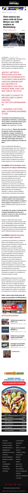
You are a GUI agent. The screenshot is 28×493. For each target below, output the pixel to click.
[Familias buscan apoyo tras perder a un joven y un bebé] (5, 322)
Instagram (19, 484)
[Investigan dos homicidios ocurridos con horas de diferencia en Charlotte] (5, 345)
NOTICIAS (5, 30)
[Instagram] (15, 484)
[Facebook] (6, 484)
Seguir (23, 417)
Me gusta (23, 414)
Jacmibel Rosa (5, 57)
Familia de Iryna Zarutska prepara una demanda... (17, 336)
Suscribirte (22, 430)
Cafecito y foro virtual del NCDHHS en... (18, 328)
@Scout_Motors (9, 72)
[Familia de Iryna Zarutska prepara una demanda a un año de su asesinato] (5, 338)
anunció (23, 59)
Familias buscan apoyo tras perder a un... (18, 320)
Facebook (10, 484)
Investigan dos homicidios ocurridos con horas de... (18, 344)
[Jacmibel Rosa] (7, 354)
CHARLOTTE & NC (12, 30)
